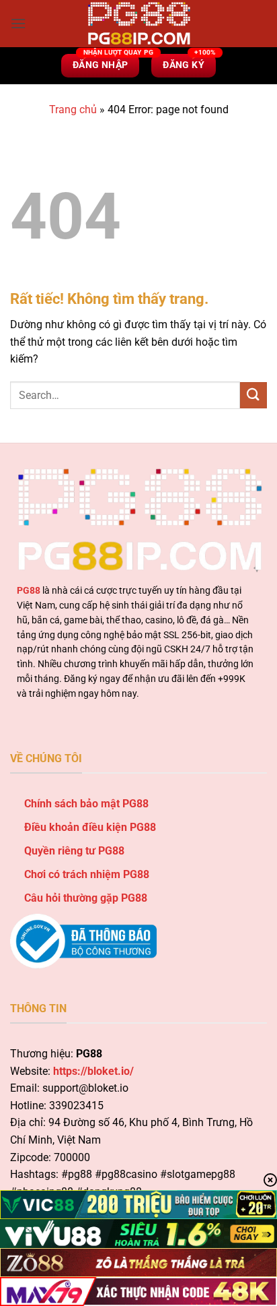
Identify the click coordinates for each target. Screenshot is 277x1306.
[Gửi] (253, 395)
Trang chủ (73, 109)
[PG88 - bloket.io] (138, 23)
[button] (18, 23)
